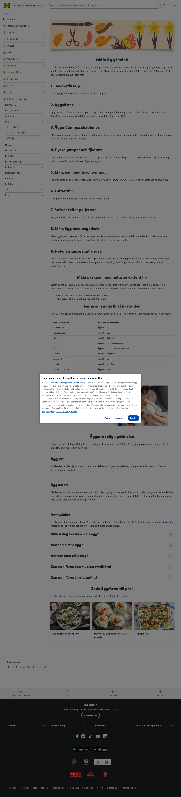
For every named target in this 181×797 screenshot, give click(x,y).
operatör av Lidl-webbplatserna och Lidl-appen (66, 382)
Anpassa (118, 418)
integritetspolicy (48, 411)
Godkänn (133, 418)
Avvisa (107, 418)
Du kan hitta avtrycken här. (66, 411)
